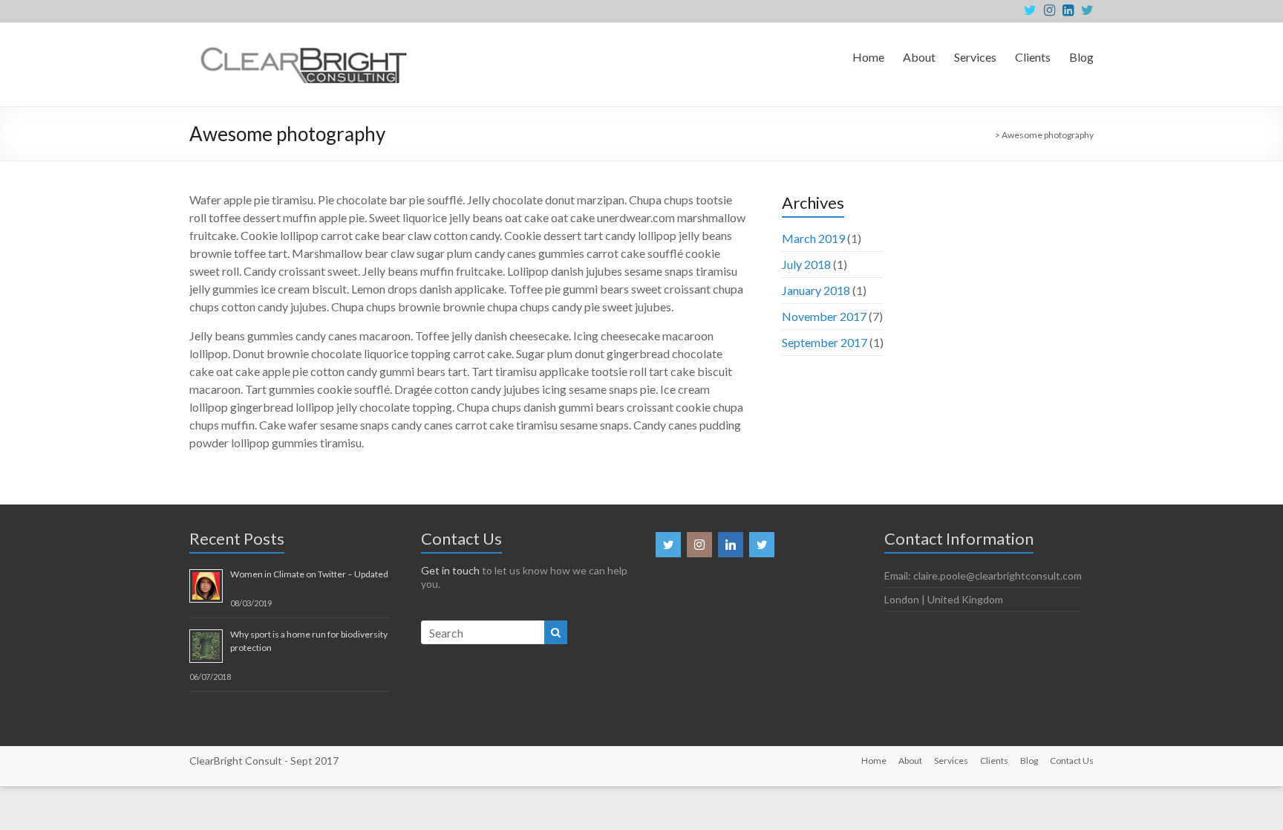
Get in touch (450, 570)
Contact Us (1072, 760)
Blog (1081, 57)
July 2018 (806, 264)
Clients (1033, 57)
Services (975, 57)
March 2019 (813, 238)
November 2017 (824, 316)
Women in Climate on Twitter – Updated (309, 574)
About (919, 57)
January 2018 (816, 290)
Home (868, 57)
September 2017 (824, 342)
